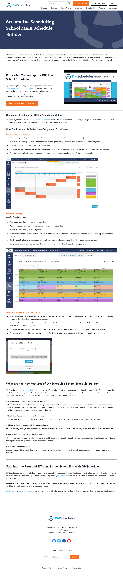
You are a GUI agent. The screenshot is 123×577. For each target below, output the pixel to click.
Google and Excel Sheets (40, 120)
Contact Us (113, 8)
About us (102, 8)
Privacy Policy (62, 568)
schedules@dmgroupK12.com (61, 533)
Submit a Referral (99, 3)
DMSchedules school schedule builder (21, 88)
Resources (78, 8)
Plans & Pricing (66, 8)
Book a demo (11, 491)
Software (44, 8)
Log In (113, 3)
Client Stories (90, 8)
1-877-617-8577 (61, 530)
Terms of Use (46, 568)
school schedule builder (26, 390)
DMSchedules (62, 476)
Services (54, 8)
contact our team (25, 491)
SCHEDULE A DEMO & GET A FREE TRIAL (22, 103)
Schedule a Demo (80, 3)
